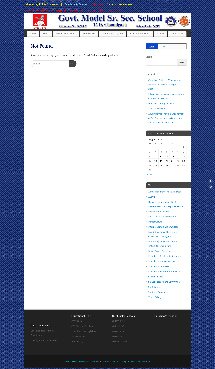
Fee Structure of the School (162, 216)
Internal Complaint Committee (163, 226)
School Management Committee (164, 271)
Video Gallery (177, 33)
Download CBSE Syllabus (83, 331)
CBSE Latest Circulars (82, 326)
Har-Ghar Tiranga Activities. (162, 103)
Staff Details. (154, 286)
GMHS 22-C (118, 326)
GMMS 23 (117, 336)
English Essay (78, 336)
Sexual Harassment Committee (164, 281)
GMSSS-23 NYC (120, 341)
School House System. (112, 33)
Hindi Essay (77, 341)
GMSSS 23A (118, 331)
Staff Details (89, 33)
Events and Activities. (66, 33)
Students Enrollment (158, 291)
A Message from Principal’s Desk (164, 191)
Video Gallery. (155, 297)
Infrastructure (155, 221)
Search (149, 56)
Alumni (160, 33)
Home (33, 33)
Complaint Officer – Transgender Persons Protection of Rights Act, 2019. (165, 84)
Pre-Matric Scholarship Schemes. (164, 256)
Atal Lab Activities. (157, 108)
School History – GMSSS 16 (162, 261)
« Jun (149, 174)
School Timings (155, 276)
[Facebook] (181, 18)
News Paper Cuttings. (159, 250)
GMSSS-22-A (118, 320)
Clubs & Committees (140, 33)
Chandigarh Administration (44, 340)
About (46, 33)
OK (71, 63)
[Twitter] (186, 18)
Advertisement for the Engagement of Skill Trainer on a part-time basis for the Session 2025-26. (166, 118)
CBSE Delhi (76, 320)
